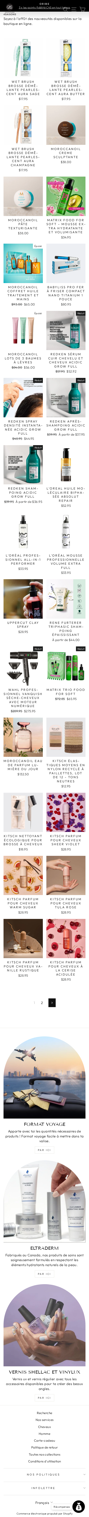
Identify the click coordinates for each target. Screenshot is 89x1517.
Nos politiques (43, 1474)
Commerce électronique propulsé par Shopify (44, 1513)
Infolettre (43, 1488)
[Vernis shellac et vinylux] (44, 1325)
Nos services (45, 1420)
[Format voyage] (44, 1077)
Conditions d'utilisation (44, 1461)
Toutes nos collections (44, 1454)
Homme (44, 1434)
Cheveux (44, 1427)
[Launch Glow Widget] (78, 1506)
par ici (44, 1150)
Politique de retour (44, 1447)
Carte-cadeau (44, 1440)
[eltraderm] (44, 1201)
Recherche (44, 1413)
